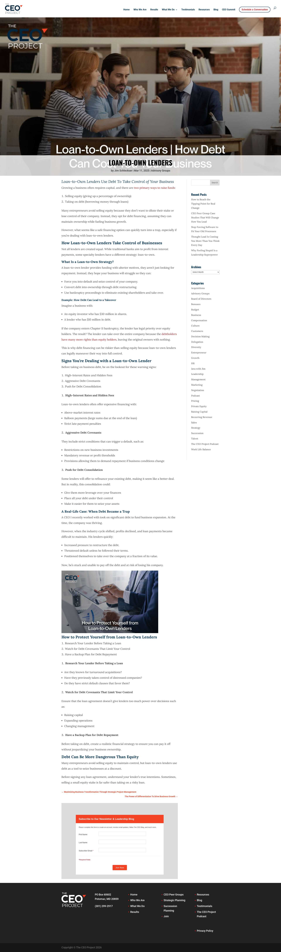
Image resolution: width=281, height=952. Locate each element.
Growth (195, 357)
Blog (216, 10)
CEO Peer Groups (174, 894)
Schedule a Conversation (255, 9)
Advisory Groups (160, 170)
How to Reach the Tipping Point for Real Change (203, 203)
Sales (194, 422)
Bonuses (196, 304)
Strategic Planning (174, 900)
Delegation (197, 341)
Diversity (196, 347)
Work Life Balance (201, 449)
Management (198, 379)
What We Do (168, 10)
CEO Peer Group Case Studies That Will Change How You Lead (205, 217)
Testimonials (188, 10)
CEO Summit (228, 10)
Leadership (197, 374)
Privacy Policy (205, 930)
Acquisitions (198, 288)
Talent (194, 438)
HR (193, 363)
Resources (204, 10)
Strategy (195, 427)
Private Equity (199, 406)
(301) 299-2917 (104, 906)
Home (126, 10)
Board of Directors (201, 298)
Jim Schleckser (123, 170)
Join (166, 916)
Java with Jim (198, 368)
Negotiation (197, 390)
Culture (195, 325)
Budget (195, 309)
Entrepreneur (198, 352)
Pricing (195, 400)
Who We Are (140, 10)
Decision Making (200, 336)
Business (196, 314)
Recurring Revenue (201, 417)
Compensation (199, 320)
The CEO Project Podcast (205, 443)
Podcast (195, 395)
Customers (197, 331)
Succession (197, 433)
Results (154, 10)
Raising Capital (199, 411)
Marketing (197, 384)
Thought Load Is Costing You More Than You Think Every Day (205, 241)
